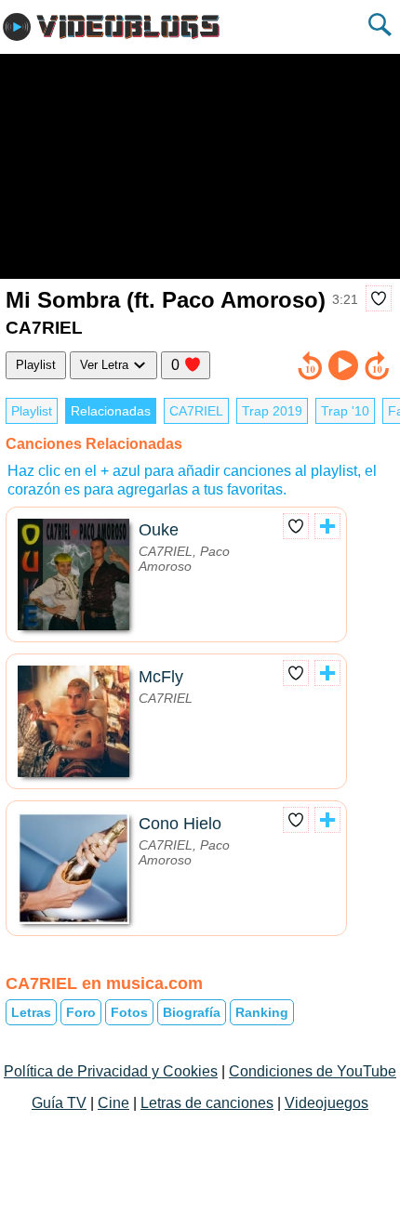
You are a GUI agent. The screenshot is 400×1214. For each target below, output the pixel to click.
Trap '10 (345, 410)
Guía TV (59, 1103)
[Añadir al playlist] (327, 526)
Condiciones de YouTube (312, 1071)
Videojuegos (326, 1103)
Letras (31, 1012)
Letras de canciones (206, 1103)
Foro (81, 1012)
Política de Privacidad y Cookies (111, 1071)
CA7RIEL (196, 410)
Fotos (129, 1012)
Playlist (36, 365)
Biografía (191, 1012)
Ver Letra (106, 365)
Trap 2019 (272, 410)
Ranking (261, 1012)
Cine (113, 1103)
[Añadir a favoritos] (379, 298)
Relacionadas (111, 410)
